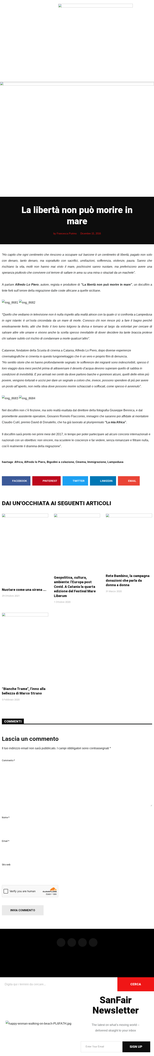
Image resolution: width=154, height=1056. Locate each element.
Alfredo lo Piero (34, 462)
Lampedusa (115, 462)
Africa (18, 462)
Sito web (6, 865)
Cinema (80, 462)
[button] (3, 41)
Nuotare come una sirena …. (24, 590)
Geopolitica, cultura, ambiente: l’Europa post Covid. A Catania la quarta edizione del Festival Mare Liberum (75, 587)
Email (5, 841)
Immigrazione (96, 462)
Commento (8, 760)
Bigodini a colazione (60, 462)
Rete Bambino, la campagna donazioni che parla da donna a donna (127, 580)
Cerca (135, 984)
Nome (5, 817)
